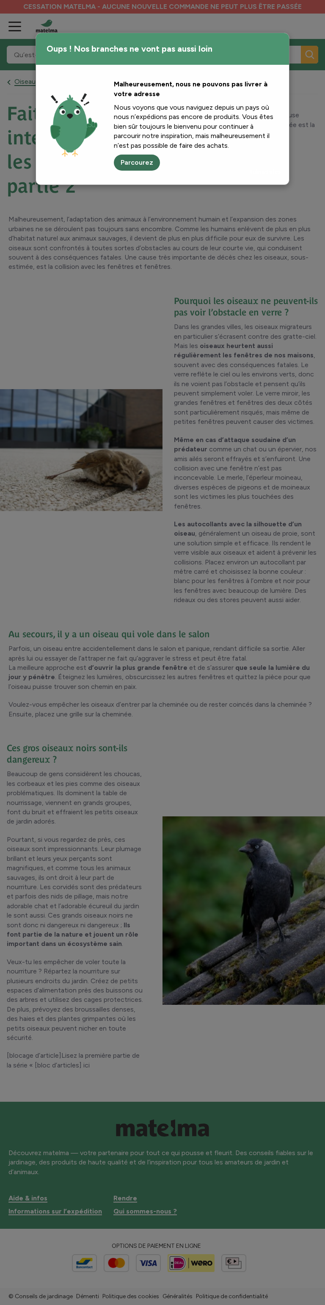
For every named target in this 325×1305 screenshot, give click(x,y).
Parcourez (137, 162)
